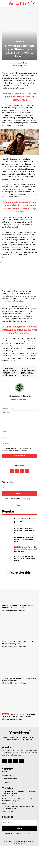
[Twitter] (17, 471)
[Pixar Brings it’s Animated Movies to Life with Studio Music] (7, 539)
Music (4, 795)
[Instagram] (10, 761)
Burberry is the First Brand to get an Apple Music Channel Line (24, 521)
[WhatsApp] (27, 471)
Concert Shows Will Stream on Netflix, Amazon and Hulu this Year (25, 549)
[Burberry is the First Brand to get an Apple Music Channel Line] (7, 520)
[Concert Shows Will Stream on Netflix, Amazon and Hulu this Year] (7, 549)
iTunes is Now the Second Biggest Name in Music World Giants (24, 558)
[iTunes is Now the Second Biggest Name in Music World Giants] (7, 558)
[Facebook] (12, 471)
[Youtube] (21, 761)
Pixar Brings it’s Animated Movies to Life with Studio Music (23, 540)
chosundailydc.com (21, 63)
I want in (18, 494)
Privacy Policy (25, 499)
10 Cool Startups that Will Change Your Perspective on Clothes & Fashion (10, 373)
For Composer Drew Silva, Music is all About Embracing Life (24, 530)
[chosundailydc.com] (20, 388)
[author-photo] (3, 610)
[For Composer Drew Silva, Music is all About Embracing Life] (7, 530)
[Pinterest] (22, 471)
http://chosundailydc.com (19, 399)
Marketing (19, 41)
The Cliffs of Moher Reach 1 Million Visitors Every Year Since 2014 (28, 373)
